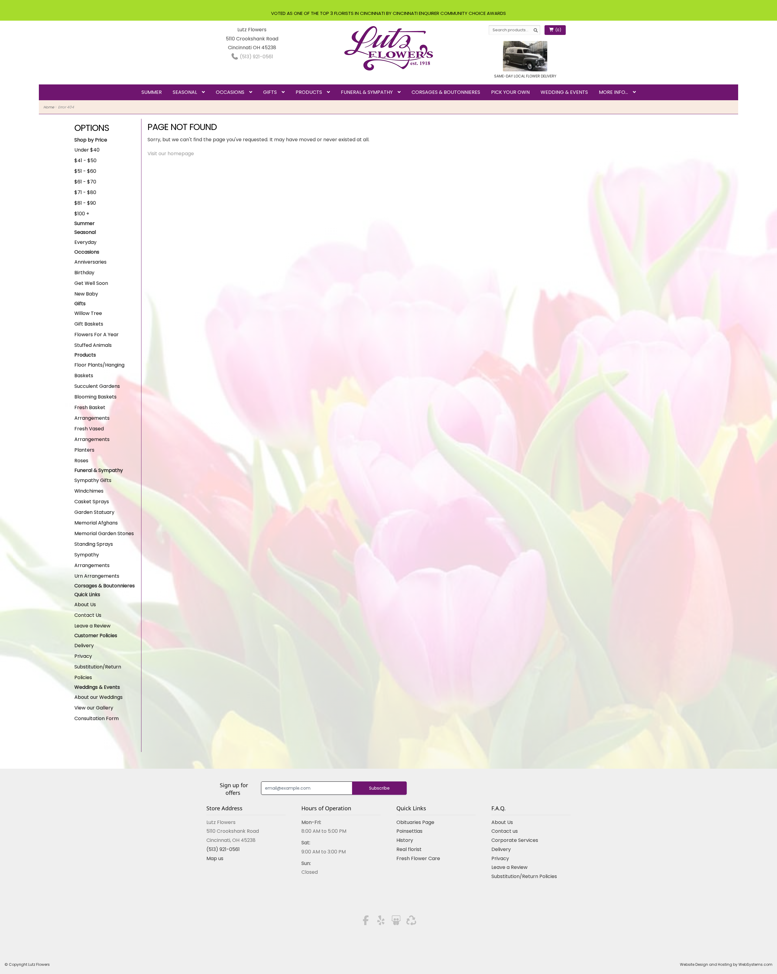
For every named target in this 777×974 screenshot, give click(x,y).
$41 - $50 (85, 160)
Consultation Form (96, 718)
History (404, 840)
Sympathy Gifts (92, 480)
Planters (84, 449)
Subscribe (379, 788)
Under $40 (87, 149)
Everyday (85, 242)
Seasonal (185, 92)
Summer (151, 92)
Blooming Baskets (95, 396)
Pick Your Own (510, 92)
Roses (81, 460)
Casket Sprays (91, 501)
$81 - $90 (85, 203)
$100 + (81, 213)
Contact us (504, 831)
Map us (214, 858)
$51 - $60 (85, 171)
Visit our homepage (171, 153)
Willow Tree (88, 313)
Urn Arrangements (96, 575)
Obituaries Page (415, 822)
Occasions (230, 92)
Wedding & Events (564, 92)
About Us (85, 604)
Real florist (409, 849)
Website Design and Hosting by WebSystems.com (726, 964)
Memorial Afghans (96, 522)
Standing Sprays (93, 544)
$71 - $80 (85, 192)
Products (309, 92)
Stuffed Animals (93, 345)
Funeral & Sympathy (367, 92)
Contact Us (87, 615)
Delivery (84, 645)
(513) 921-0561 (256, 56)
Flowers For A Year (96, 334)
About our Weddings (98, 697)
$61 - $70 (85, 181)
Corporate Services (514, 840)
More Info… (613, 92)
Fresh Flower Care (418, 858)
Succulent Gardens (97, 386)
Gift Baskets (88, 323)
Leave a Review (92, 625)
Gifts (270, 92)
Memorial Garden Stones (104, 533)
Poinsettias (409, 831)
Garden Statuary (94, 512)
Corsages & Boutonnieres (446, 92)
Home (48, 107)
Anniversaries (90, 261)
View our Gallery (93, 707)
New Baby (86, 293)
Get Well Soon (91, 283)
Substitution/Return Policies (524, 876)
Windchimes (88, 490)
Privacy (83, 656)
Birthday (84, 272)
